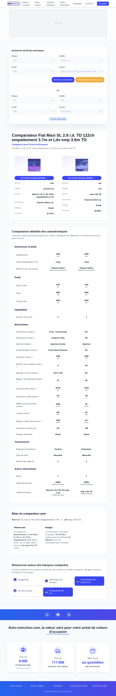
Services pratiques (50, 3)
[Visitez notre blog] (47, 614)
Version (62, 67)
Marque (15, 56)
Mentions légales (37, 686)
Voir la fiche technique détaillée (33, 178)
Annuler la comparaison (63, 80)
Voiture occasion (26, 3)
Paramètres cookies (99, 686)
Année (14, 67)
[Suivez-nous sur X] (69, 614)
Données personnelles (78, 686)
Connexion (89, 4)
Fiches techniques (64, 3)
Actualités (77, 3)
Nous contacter (16, 686)
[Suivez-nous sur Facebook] (58, 614)
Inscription (103, 3)
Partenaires (58, 686)
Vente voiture (38, 3)
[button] (52, 60)
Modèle (62, 56)
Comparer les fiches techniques (90, 80)
